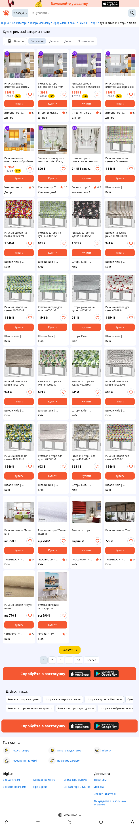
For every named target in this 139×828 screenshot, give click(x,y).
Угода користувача (75, 779)
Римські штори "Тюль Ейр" (17, 532)
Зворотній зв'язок (105, 794)
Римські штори (88, 23)
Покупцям (100, 779)
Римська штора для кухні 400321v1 (50, 457)
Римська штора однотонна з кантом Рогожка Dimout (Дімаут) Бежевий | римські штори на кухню (16, 85)
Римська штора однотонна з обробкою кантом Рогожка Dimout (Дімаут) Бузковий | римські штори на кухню (86, 85)
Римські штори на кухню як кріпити (30, 708)
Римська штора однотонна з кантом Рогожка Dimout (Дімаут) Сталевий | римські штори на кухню (50, 85)
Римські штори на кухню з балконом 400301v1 (116, 160)
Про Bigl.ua (40, 786)
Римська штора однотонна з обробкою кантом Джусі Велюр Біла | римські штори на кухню (119, 85)
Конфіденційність (44, 779)
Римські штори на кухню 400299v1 (15, 234)
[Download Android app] (106, 673)
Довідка (99, 786)
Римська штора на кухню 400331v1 (49, 383)
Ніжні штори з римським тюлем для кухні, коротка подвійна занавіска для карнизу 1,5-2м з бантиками (86, 160)
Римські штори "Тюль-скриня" (52, 532)
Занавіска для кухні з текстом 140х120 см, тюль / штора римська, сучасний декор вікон (52, 160)
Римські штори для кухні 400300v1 (117, 457)
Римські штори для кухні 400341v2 (83, 457)
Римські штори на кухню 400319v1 (83, 383)
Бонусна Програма (14, 786)
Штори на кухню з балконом (104, 699)
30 (78, 660)
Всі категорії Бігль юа (77, 786)
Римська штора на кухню (23, 699)
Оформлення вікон (64, 23)
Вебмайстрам (11, 779)
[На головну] (6, 14)
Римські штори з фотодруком (48, 606)
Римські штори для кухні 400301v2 (50, 308)
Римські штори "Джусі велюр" (18, 606)
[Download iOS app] (79, 673)
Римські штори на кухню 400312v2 (15, 383)
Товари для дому (40, 23)
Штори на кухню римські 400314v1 (116, 234)
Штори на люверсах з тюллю (63, 699)
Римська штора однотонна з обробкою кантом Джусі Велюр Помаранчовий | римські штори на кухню (18, 160)
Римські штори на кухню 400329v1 (116, 383)
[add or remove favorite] (30, 94)
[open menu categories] (38, 823)
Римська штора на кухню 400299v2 (15, 457)
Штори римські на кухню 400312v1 (83, 308)
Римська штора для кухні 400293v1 (117, 308)
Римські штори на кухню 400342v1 (83, 234)
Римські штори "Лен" (118, 530)
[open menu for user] (132, 823)
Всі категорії (19, 23)
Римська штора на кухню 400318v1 (49, 234)
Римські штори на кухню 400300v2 (15, 308)
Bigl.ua (5, 23)
